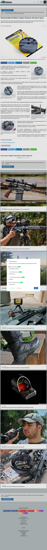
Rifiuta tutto (19, 288)
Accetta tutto (12, 288)
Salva (36, 288)
